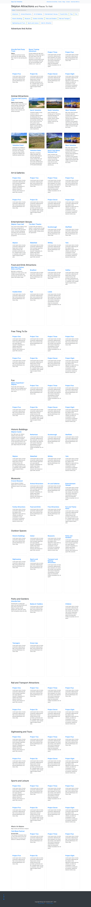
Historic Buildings (17, 18)
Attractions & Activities (52, 1)
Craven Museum (17, 481)
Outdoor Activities (38, 18)
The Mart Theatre (35, 224)
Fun (76, 14)
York (66, 243)
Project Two (34, 178)
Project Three (52, 52)
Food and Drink (35, 507)
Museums (27, 18)
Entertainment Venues (51, 14)
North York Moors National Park (54, 151)
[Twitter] (3, 896)
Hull (31, 292)
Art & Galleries (38, 14)
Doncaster (51, 270)
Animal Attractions (26, 14)
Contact (68, 1)
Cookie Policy (41, 903)
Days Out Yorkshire (16, 1)
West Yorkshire (70, 110)
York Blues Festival (17, 831)
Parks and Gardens (51, 18)
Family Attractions (18, 507)
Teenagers (16, 643)
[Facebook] (3, 894)
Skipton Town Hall (17, 224)
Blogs (64, 1)
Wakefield (33, 243)
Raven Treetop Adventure (34, 50)
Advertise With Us (75, 1)
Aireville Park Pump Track (18, 50)
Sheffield (68, 227)
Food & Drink (64, 14)
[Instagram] (3, 899)
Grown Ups (34, 643)
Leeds (50, 292)
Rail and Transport (64, 18)
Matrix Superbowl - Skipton (18, 383)
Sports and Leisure (33, 23)
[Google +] (3, 897)
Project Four (69, 52)
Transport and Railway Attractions (53, 560)
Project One (16, 178)
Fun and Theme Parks (70, 507)
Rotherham (34, 434)
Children (68, 604)
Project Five (16, 74)
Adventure (15, 14)
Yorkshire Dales (35, 150)
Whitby (50, 243)
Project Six (34, 74)
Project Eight (69, 74)
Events (60, 1)
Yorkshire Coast (18, 145)
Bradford (33, 270)
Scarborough (52, 227)
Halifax (67, 270)
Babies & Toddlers (36, 604)
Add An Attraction (46, 23)
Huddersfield (17, 292)
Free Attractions (53, 507)
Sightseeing (16, 559)
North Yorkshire (35, 110)
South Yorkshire (53, 110)
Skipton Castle (16, 432)
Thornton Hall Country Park (19, 99)
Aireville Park (15, 601)
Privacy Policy (49, 903)
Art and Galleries (54, 484)
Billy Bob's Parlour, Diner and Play (17, 268)
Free (71, 14)
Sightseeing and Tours (18, 23)
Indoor (32, 536)
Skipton (15, 243)
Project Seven (53, 74)
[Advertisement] (45, 39)
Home (13, 10)
